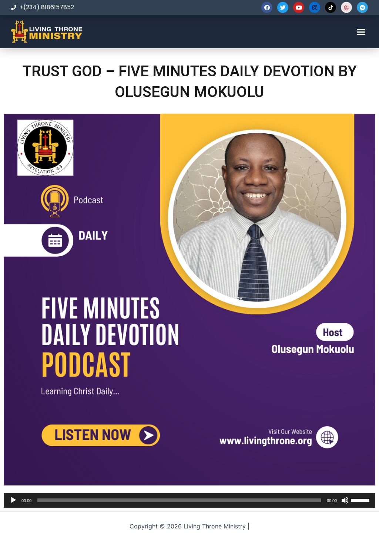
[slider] (361, 499)
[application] (189, 500)
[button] (361, 31)
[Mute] (345, 500)
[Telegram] (362, 7)
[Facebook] (266, 7)
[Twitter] (282, 7)
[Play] (13, 500)
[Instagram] (314, 7)
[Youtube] (298, 7)
